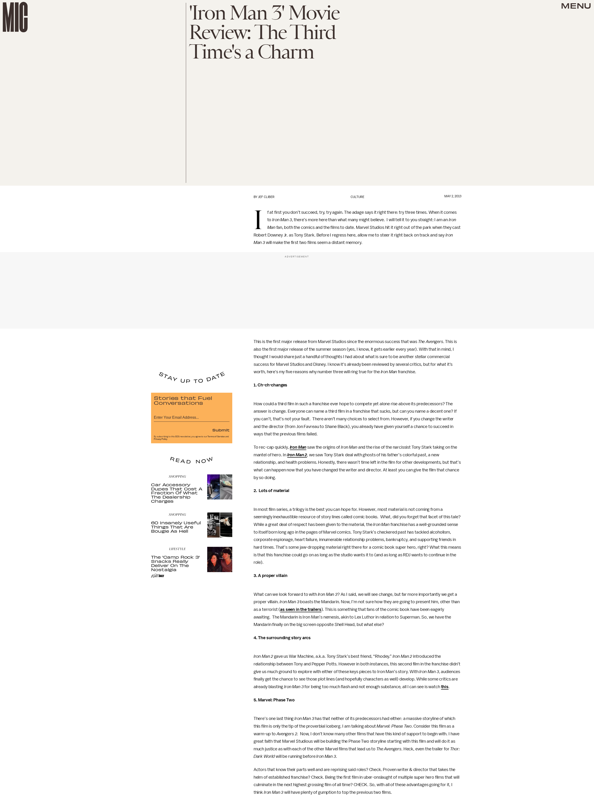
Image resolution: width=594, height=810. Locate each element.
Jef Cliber (266, 197)
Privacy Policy (160, 439)
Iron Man (298, 447)
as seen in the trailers (300, 609)
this (445, 686)
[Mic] (15, 17)
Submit (220, 430)
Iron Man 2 (297, 455)
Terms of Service (216, 436)
